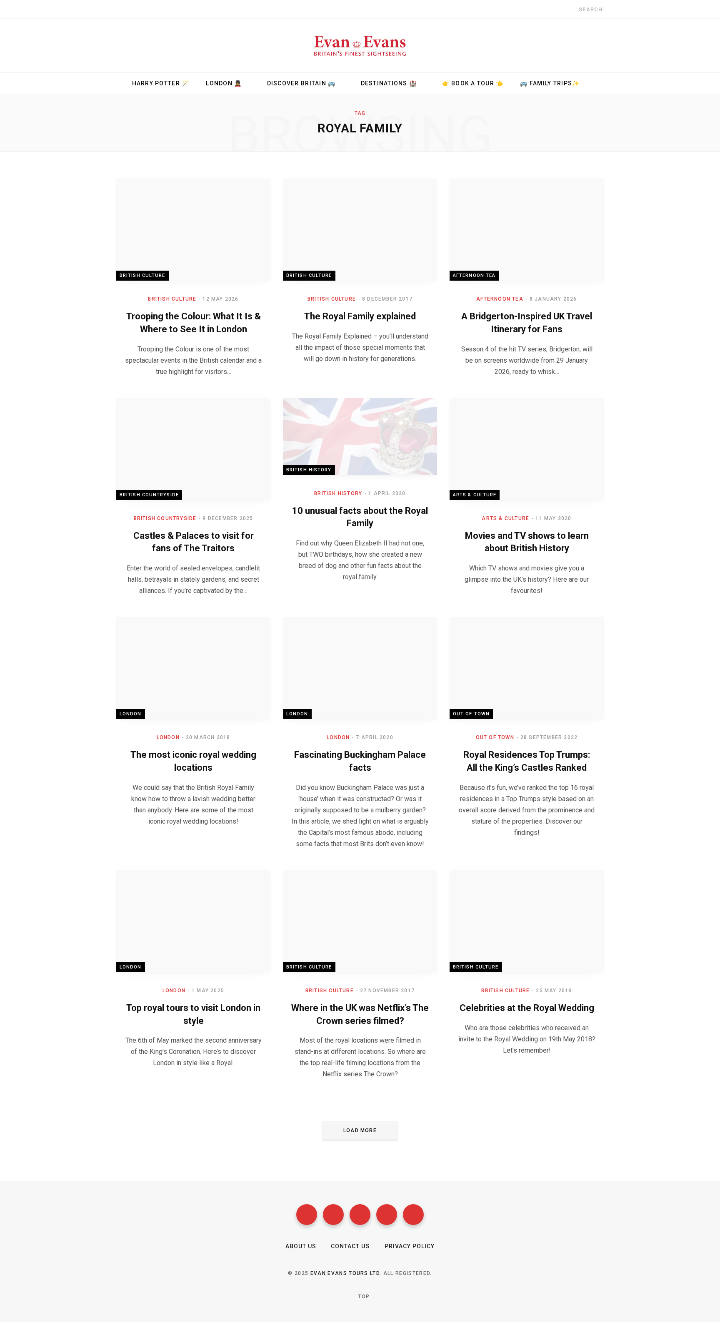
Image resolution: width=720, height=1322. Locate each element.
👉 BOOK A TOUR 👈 (473, 83)
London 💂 (224, 83)
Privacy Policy (410, 1246)
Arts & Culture (474, 495)
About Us (300, 1246)
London (131, 714)
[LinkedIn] (413, 1214)
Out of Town (471, 714)
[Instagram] (360, 1214)
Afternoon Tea (474, 275)
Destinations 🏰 (389, 83)
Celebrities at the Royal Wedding (527, 1008)
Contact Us (350, 1246)
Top (363, 1297)
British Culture (142, 275)
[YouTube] (386, 1214)
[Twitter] (333, 1214)
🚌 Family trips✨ (550, 83)
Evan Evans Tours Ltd (345, 1273)
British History (309, 470)
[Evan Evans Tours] (360, 45)
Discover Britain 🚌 (301, 83)
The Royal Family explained (360, 316)
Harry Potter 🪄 (161, 83)
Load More (360, 1130)
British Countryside (149, 495)
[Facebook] (306, 1214)
